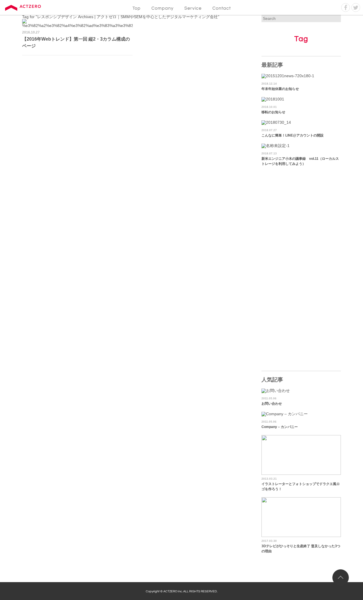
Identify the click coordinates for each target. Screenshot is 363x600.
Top (136, 8)
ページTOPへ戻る (340, 577)
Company (162, 8)
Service (193, 8)
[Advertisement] (135, 100)
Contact (221, 8)
